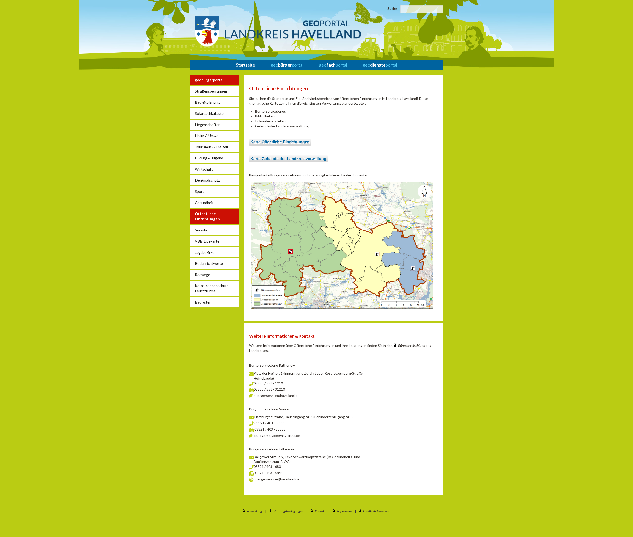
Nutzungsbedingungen (288, 511)
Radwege (202, 274)
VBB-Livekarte (207, 241)
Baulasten (203, 302)
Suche (392, 8)
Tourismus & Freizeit (211, 147)
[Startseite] (278, 31)
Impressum (344, 511)
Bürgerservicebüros (411, 345)
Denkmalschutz (207, 180)
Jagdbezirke (204, 252)
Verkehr (201, 230)
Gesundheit (204, 202)
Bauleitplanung (207, 102)
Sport (199, 191)
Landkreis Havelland (376, 511)
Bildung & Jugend (209, 158)
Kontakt (320, 511)
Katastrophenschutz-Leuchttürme (212, 288)
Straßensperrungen (211, 91)
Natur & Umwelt (208, 135)
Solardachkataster (210, 113)
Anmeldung (254, 511)
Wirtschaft (204, 169)
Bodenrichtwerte (209, 263)
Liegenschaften (207, 124)
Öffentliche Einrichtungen (207, 216)
